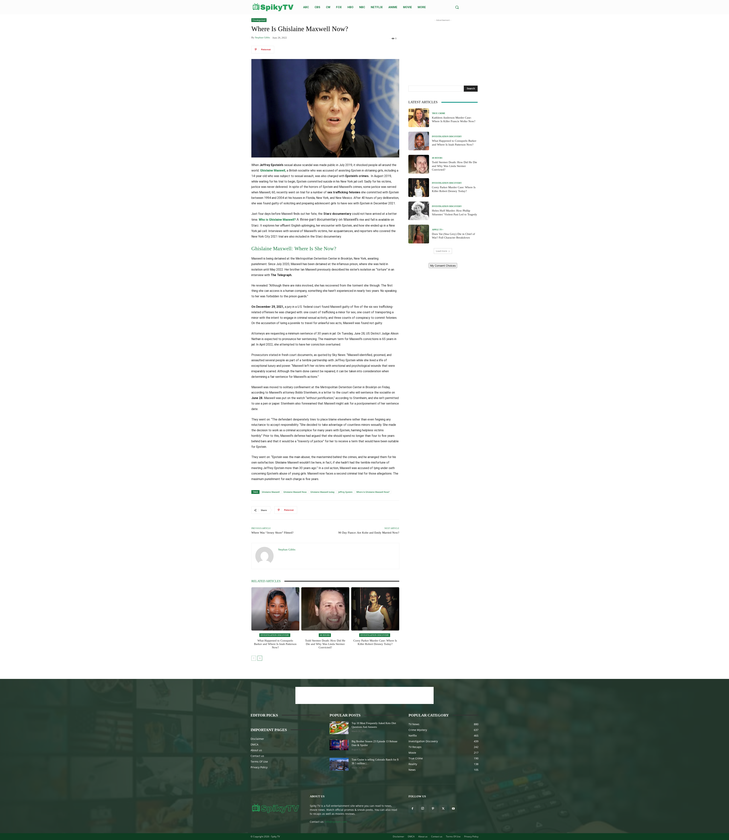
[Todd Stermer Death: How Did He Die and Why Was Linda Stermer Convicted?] (325, 609)
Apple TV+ (437, 230)
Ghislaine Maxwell (271, 491)
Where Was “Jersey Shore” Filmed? (272, 532)
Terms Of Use (259, 761)
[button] (457, 7)
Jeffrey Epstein (345, 491)
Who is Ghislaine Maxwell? (277, 219)
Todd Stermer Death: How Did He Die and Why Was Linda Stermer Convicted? (325, 644)
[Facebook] (412, 808)
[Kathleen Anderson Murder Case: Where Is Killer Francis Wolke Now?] (418, 117)
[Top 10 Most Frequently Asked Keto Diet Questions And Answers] (339, 727)
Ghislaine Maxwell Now (295, 491)
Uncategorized (258, 20)
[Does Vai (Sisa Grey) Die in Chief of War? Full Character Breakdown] (418, 234)
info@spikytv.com (336, 821)
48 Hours (325, 635)
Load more (441, 251)
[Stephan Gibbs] (264, 556)
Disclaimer (257, 739)
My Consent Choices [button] (443, 265)
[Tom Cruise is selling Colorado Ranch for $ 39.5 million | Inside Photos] (339, 764)
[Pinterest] (433, 808)
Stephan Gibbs (262, 37)
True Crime (438, 113)
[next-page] (259, 658)
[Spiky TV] (273, 7)
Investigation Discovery (274, 635)
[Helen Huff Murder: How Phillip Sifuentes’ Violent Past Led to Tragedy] (418, 211)
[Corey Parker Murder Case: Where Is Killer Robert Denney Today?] (375, 609)
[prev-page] (253, 658)
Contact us (257, 756)
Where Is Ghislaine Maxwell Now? (373, 491)
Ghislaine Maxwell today (322, 491)
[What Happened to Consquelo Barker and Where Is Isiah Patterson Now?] (275, 609)
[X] (443, 808)
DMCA (254, 744)
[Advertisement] (442, 46)
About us (256, 750)
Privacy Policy (259, 767)
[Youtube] (453, 808)
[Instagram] (422, 808)
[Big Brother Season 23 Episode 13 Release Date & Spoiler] (339, 745)
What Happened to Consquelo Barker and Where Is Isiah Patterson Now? (275, 644)
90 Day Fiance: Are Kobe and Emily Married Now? (368, 532)
